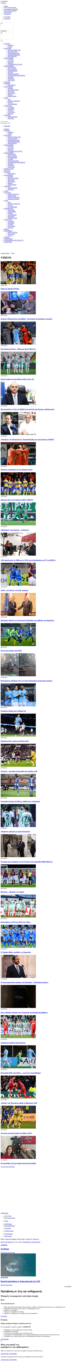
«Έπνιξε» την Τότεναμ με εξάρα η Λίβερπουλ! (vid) (19, 1103)
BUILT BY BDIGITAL (7, 1242)
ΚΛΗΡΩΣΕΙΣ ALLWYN (15, 64)
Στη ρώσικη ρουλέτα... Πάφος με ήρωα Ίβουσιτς (18, 349)
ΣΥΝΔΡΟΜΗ (5, 1339)
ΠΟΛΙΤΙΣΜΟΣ (8, 86)
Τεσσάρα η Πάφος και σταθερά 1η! (13, 711)
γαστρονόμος (8, 12)
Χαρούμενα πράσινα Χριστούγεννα (13, 1043)
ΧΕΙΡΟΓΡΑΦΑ (12, 96)
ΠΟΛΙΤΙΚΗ (7, 48)
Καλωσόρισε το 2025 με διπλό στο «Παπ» (16, 922)
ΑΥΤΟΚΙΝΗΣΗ (12, 104)
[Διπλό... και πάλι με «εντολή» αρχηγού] (36, 585)
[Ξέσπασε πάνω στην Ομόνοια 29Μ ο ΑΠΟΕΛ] (36, 495)
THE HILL (11, 118)
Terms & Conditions (10, 1239)
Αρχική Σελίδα (5, 253)
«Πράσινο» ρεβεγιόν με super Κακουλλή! (15, 831)
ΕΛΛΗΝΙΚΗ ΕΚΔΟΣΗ (11, 9)
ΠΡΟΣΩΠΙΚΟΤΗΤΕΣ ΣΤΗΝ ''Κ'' (14, 240)
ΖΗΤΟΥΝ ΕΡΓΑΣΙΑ (14, 197)
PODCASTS (11, 234)
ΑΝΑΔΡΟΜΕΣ (12, 215)
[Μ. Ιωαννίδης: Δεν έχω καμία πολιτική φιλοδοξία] (36, 1158)
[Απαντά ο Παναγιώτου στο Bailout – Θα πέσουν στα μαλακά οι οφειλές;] (36, 314)
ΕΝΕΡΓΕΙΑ (11, 78)
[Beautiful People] (9, 1226)
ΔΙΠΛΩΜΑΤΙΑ (12, 56)
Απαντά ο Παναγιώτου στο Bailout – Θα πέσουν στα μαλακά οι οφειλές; (26, 319)
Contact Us (36, 1239)
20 (12, 1166)
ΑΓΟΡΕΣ (10, 72)
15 (5, 1166)
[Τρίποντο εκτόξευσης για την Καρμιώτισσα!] (36, 464)
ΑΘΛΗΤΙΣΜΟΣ (8, 58)
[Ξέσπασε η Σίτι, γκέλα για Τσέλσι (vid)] (36, 736)
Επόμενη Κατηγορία (6, 1285)
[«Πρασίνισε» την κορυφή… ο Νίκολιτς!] (36, 525)
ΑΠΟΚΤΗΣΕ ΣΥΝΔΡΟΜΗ (9, 1353)
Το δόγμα (5, 1249)
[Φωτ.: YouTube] (36, 856)
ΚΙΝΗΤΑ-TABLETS (14, 101)
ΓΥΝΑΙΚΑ (11, 107)
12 (1, 1166)
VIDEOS (6, 237)
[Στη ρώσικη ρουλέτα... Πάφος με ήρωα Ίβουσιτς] (36, 344)
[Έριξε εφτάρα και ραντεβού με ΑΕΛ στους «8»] (36, 374)
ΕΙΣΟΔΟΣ (7, 18)
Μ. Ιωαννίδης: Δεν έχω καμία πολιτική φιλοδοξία (18, 1163)
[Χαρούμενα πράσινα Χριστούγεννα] (36, 1037)
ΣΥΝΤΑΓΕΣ (11, 112)
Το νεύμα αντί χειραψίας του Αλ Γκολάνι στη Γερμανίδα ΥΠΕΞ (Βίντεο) (26, 862)
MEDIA (6, 229)
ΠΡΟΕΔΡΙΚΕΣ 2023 (13, 53)
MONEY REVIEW (13, 74)
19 (11, 1166)
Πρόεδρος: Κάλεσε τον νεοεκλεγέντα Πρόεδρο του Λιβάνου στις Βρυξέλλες (27, 620)
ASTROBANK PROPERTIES (16, 75)
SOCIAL (10, 102)
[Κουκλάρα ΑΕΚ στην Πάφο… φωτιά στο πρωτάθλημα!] (36, 1068)
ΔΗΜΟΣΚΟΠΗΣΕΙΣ (14, 55)
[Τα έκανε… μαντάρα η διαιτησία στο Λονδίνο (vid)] (36, 766)
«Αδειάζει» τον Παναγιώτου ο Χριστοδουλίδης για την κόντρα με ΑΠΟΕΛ (27, 439)
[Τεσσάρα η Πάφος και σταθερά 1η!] (36, 706)
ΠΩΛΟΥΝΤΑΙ (12, 196)
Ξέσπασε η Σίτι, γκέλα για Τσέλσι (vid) (14, 741)
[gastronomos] (8, 1234)
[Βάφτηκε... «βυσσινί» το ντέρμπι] (36, 887)
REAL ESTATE (12, 69)
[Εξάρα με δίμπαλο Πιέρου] (36, 283)
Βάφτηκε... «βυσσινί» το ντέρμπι (12, 892)
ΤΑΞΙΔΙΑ (10, 110)
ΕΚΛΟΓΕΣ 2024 (12, 51)
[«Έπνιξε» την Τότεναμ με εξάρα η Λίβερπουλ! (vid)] (36, 1098)
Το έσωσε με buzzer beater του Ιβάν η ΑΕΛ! (16, 1133)
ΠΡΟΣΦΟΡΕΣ (8, 239)
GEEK (6, 98)
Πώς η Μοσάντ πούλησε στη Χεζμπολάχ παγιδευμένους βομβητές (24, 1012)
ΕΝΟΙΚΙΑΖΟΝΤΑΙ (13, 194)
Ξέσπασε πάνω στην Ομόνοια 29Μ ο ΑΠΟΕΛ (17, 500)
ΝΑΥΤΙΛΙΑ (11, 80)
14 (4, 1166)
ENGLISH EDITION (10, 11)
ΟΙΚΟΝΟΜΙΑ (12, 67)
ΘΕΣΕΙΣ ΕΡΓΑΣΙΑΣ (13, 199)
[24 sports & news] (9, 1218)
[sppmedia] (4, 1213)
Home (6, 6)
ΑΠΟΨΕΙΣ (7, 115)
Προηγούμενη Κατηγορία (8, 1252)
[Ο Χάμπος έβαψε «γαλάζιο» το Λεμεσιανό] (36, 947)
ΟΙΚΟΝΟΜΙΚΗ (9, 66)
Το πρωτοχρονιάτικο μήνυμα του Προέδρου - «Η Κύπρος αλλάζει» (24, 982)
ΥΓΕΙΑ (10, 47)
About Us (29, 1239)
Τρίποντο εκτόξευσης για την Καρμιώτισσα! (16, 470)
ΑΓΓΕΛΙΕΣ (7, 192)
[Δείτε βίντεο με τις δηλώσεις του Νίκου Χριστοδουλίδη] (36, 434)
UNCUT (10, 235)
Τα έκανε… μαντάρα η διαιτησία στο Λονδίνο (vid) (19, 771)
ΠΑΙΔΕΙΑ (11, 45)
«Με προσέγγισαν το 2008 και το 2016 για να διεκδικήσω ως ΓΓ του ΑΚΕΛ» (28, 560)
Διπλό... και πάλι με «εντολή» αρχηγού (14, 590)
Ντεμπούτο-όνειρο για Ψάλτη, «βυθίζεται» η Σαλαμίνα (20, 801)
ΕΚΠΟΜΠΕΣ (8, 231)
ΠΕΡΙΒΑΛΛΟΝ (9, 169)
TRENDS (10, 77)
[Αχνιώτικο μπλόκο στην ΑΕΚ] (36, 645)
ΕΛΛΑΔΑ (11, 61)
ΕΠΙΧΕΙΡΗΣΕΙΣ (12, 71)
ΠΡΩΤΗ (6, 129)
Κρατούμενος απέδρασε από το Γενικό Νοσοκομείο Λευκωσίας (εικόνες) (26, 681)
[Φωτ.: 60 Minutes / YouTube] (36, 1007)
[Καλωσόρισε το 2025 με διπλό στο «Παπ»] (36, 917)
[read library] (8, 1236)
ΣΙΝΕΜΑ (10, 88)
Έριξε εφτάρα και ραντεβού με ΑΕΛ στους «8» (17, 379)
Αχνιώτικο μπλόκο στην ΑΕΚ (11, 651)
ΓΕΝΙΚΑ (10, 213)
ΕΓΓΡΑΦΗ (4, 1316)
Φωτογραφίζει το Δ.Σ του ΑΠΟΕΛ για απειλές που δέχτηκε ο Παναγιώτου (27, 409)
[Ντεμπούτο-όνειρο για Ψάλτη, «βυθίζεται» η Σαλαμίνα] (36, 796)
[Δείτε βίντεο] (36, 977)
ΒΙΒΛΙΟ (10, 94)
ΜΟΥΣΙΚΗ (11, 91)
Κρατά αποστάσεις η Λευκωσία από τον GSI (20, 1281)
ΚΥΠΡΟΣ (7, 44)
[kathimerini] (8, 1224)
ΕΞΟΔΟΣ (10, 113)
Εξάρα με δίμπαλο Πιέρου (10, 289)
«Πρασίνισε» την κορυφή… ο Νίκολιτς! (15, 530)
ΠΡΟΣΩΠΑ (11, 216)
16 (7, 1166)
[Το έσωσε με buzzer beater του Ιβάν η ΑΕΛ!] (36, 1128)
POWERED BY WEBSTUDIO (31, 1242)
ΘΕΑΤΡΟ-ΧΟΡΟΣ (13, 90)
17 (8, 1166)
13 (3, 1166)
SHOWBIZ (11, 109)
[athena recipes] (8, 1231)
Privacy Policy (21, 1239)
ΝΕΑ (9, 99)
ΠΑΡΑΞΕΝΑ (11, 85)
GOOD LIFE (8, 106)
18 (10, 1166)
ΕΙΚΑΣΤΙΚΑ (11, 93)
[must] (6, 1221)
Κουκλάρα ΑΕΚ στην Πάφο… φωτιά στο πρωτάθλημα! (21, 1073)
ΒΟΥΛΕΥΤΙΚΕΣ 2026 (14, 50)
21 (14, 1166)
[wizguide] (7, 1228)
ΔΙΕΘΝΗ (10, 63)
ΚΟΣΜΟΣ (7, 83)
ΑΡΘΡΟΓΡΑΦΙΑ (12, 117)
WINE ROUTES (12, 232)
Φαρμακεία (7, 14)
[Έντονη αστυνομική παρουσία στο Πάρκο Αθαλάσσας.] (36, 676)
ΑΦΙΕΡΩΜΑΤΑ (8, 208)
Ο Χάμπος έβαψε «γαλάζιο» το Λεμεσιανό (16, 952)
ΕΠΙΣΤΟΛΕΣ (8, 242)
